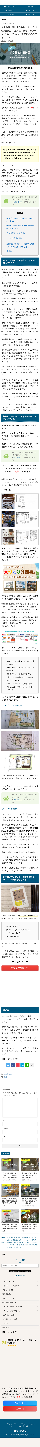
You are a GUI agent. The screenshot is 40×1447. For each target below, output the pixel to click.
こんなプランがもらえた (16, 233)
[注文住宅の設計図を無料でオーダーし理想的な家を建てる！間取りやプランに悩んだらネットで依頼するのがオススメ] (22, 1065)
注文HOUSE (20, 1431)
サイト (4, 1136)
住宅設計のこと (7, 1074)
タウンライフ (17, 202)
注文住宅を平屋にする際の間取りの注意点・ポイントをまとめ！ (29, 1201)
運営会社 (25, 1426)
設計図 (5, 1077)
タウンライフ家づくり (19, 968)
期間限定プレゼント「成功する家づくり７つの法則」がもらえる (20, 245)
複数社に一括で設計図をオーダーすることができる (20, 226)
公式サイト (20, 1409)
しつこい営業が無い (14, 238)
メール (5, 1128)
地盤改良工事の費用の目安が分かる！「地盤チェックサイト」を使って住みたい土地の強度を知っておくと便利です (22, 1244)
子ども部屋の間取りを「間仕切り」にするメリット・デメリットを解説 (9, 1175)
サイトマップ (17, 1426)
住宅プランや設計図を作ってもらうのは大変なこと (20, 219)
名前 (4, 1120)
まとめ (9, 251)
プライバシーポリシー (12, 1424)
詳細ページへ (20, 1403)
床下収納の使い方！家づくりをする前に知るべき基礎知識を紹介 (29, 1175)
